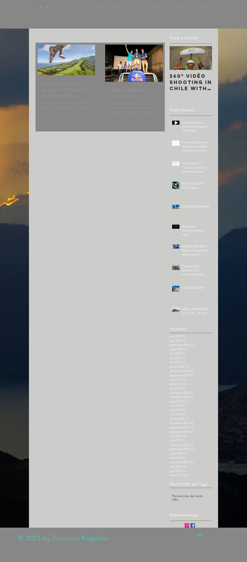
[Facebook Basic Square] (192, 525)
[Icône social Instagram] (187, 525)
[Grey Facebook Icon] (41, 7)
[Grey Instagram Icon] (47, 7)
